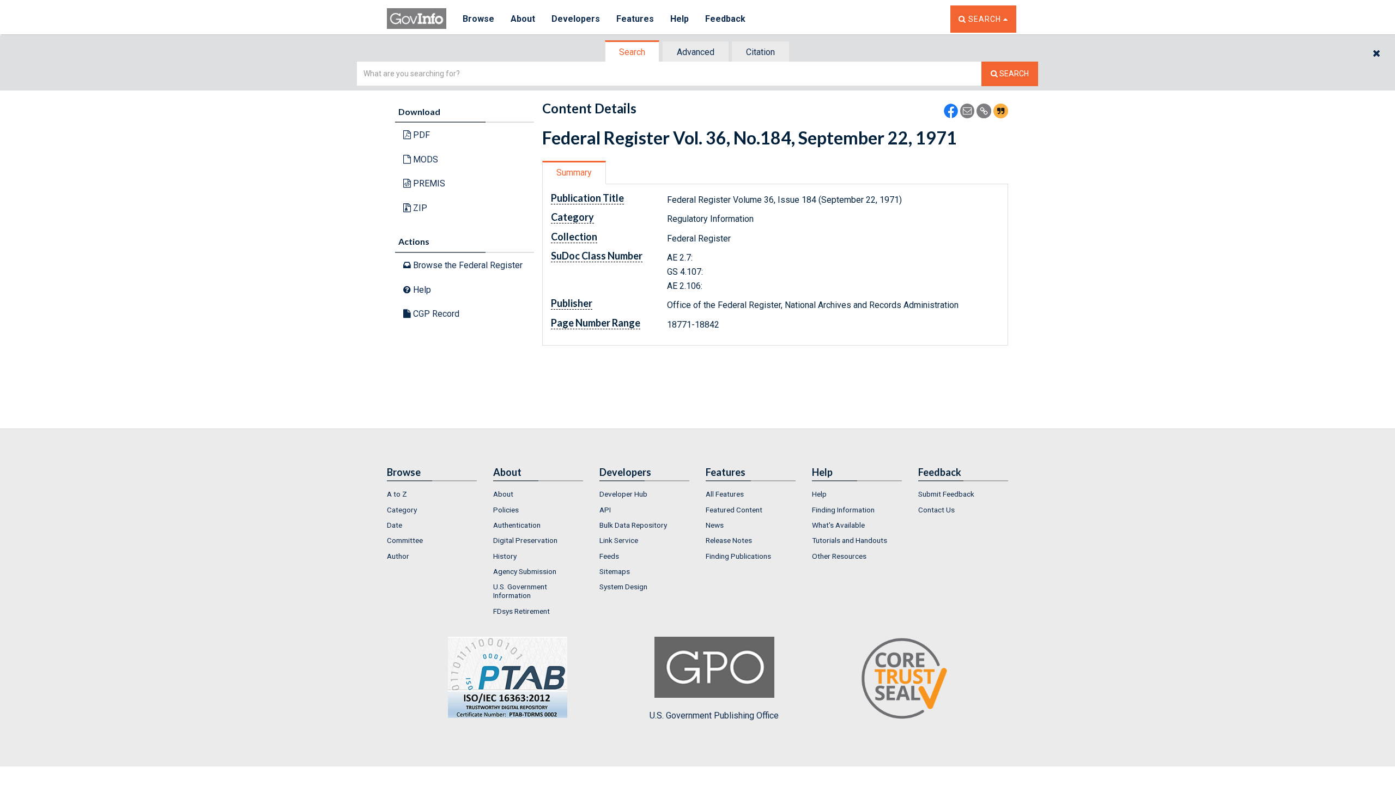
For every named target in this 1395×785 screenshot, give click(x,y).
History (505, 556)
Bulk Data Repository (633, 525)
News (715, 525)
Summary (574, 172)
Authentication (517, 525)
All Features (725, 494)
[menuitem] (432, 494)
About (523, 19)
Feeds (609, 556)
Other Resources (839, 556)
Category (402, 509)
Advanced (695, 52)
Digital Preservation (525, 540)
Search (632, 52)
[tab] (632, 52)
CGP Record (435, 314)
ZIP (419, 208)
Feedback (725, 19)
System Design (623, 586)
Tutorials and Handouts (849, 540)
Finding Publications (738, 556)
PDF (420, 135)
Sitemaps (614, 571)
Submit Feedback (946, 494)
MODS (424, 159)
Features (635, 19)
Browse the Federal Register (467, 265)
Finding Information (843, 509)
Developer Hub (623, 494)
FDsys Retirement (521, 611)
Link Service (618, 540)
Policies (506, 509)
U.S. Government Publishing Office (714, 715)
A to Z (397, 494)
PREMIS (428, 183)
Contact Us (936, 509)
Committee (405, 540)
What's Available (838, 525)
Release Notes (729, 540)
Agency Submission (524, 571)
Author (398, 556)
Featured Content (734, 509)
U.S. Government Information (520, 591)
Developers (575, 19)
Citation (760, 52)
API (605, 509)
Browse (478, 19)
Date (394, 525)
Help (679, 19)
